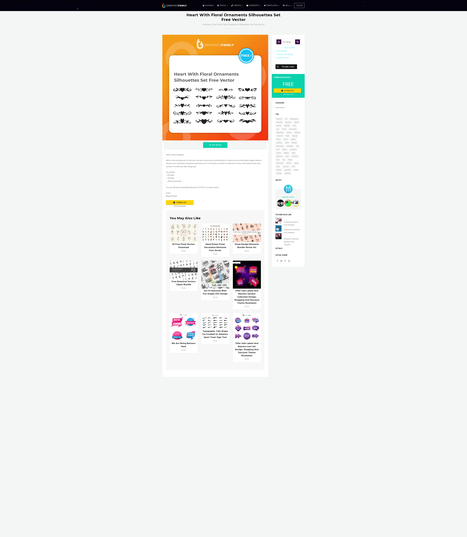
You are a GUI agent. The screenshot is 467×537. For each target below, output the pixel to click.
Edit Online (216, 145)
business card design (285, 54)
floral (287, 136)
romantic (295, 156)
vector (296, 170)
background (294, 119)
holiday (294, 143)
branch (278, 126)
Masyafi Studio (288, 197)
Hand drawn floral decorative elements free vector (215, 247)
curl (277, 129)
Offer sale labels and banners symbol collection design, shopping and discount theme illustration (246, 297)
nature (284, 149)
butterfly (287, 126)
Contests (254, 5)
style (278, 166)
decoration (292, 129)
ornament (293, 149)
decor (284, 129)
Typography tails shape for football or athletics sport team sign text (215, 334)
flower (278, 139)
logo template (282, 51)
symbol (278, 170)
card (294, 126)
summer (286, 166)
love (277, 149)
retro (287, 156)
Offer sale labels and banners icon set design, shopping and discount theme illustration (247, 349)
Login (299, 5)
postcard (279, 156)
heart (287, 143)
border (296, 122)
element (280, 136)
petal (293, 153)
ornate (278, 153)
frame (286, 139)
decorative (280, 132)
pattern (286, 153)
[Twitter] (281, 261)
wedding (287, 173)
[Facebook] (277, 261)
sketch (288, 163)
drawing (297, 132)
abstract (279, 119)
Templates (272, 5)
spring (296, 163)
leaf (297, 146)
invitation (290, 146)
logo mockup (289, 47)
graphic (293, 139)
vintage (278, 173)
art (286, 119)
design (289, 132)
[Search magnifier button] (297, 41)
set (284, 160)
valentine (287, 170)
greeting (279, 143)
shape (290, 160)
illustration (280, 146)
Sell (287, 5)
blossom (288, 122)
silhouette (279, 163)
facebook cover (283, 58)
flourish (294, 136)
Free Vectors (279, 107)
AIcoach (209, 5)
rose (277, 160)
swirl (293, 166)
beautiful (279, 122)
